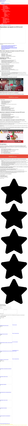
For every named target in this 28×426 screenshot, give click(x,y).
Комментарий (1, 313)
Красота (5, 13)
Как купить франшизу (5, 7)
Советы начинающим (4, 23)
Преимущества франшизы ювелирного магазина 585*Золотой (9, 47)
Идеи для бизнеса (5, 18)
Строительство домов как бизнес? (4, 359)
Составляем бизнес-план (6, 10)
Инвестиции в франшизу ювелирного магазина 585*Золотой (9, 45)
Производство (6, 15)
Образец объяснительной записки (4, 325)
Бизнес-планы (3, 9)
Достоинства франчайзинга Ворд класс (5, 423)
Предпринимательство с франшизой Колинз (5, 392)
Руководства (3, 17)
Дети (5, 12)
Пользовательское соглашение (9, 424)
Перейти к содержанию (3, 0)
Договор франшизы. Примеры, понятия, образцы (6, 342)
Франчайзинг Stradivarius (3, 384)
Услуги (5, 16)
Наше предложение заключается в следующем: (7, 46)
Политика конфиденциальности (5, 3)
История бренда (3, 49)
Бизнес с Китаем (5, 22)
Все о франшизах (5, 6)
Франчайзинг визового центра (4, 376)
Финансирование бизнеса (6, 19)
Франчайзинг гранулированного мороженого (5, 368)
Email (0, 308)
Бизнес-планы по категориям (6, 11)
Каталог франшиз (5, 5)
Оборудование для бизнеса (6, 21)
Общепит (5, 14)
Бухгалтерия (4, 20)
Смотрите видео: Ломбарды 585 (5, 48)
